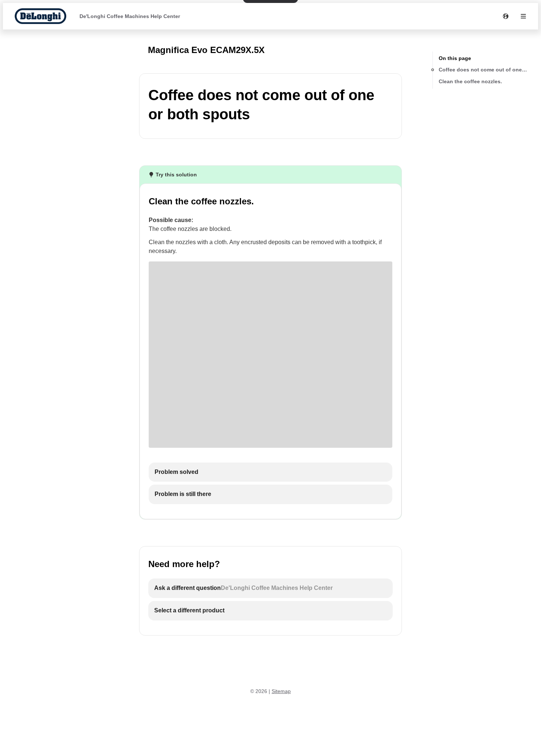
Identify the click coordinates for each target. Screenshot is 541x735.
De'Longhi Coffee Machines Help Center (129, 16)
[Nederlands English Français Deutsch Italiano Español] (506, 16)
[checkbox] (270, 472)
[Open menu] (523, 16)
